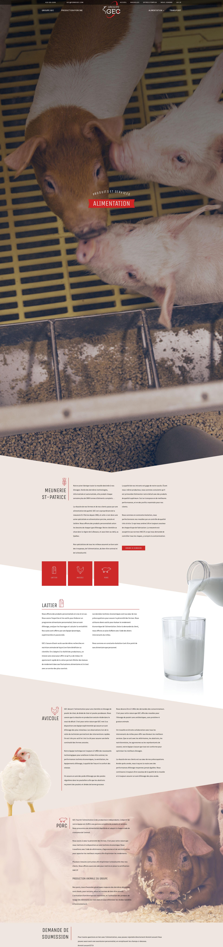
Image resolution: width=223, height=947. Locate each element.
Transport (175, 10)
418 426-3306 (50, 2)
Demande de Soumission (134, 548)
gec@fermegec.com (75, 2)
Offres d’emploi (150, 2)
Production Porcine (72, 10)
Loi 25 (178, 2)
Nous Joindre (166, 2)
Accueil (123, 2)
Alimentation (155, 10)
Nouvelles (134, 2)
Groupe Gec (48, 10)
